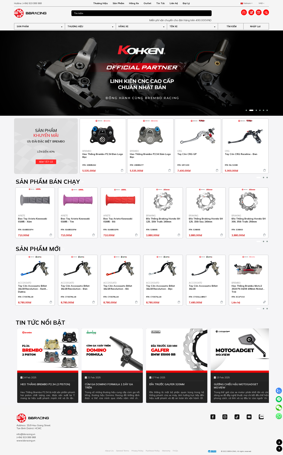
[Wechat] (279, 408)
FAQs (175, 450)
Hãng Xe (134, 3)
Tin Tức (160, 3)
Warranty (166, 450)
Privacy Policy (137, 450)
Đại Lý (186, 3)
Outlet (147, 3)
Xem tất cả (46, 161)
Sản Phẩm (118, 3)
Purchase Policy (153, 450)
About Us (109, 450)
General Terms (122, 450)
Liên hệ (174, 3)
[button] (246, 110)
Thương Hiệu (100, 3)
